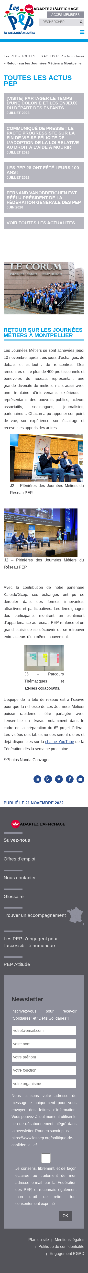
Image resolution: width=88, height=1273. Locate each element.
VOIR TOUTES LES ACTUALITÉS (41, 222)
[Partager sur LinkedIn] (37, 779)
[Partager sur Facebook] (70, 779)
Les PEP (10, 56)
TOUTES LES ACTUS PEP (42, 56)
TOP (76, 1265)
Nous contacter (20, 877)
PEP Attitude (17, 964)
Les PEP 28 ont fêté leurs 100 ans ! (43, 172)
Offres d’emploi (19, 858)
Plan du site (38, 1240)
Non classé (75, 56)
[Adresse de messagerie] (80, 779)
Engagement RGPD (67, 1254)
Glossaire (14, 896)
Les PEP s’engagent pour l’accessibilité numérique (31, 942)
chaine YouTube (59, 742)
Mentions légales (69, 1240)
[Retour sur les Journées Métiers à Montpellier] (44, 283)
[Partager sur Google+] (48, 779)
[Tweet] (59, 779)
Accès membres (65, 15)
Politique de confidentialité (61, 1246)
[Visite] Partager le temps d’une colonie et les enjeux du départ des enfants (42, 105)
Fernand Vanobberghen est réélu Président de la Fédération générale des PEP (44, 199)
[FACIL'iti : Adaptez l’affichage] (51, 8)
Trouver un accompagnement (35, 915)
